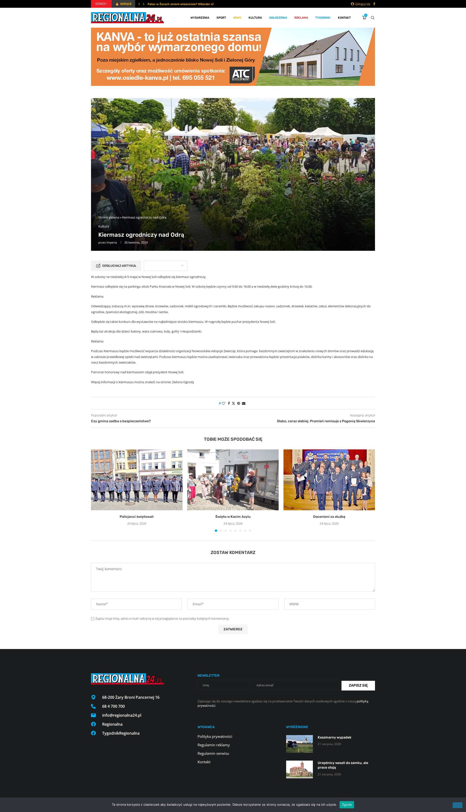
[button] (139, 4)
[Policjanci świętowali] (137, 479)
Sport (221, 17)
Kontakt (344, 17)
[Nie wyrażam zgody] (457, 805)
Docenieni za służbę (329, 517)
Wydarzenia (200, 17)
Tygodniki (323, 17)
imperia (112, 242)
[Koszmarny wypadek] (299, 744)
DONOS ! (101, 4)
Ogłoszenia (278, 17)
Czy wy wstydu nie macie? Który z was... (175, 4)
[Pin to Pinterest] (238, 403)
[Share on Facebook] (229, 403)
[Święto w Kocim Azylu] (233, 479)
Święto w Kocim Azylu (233, 517)
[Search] (372, 17)
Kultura (255, 17)
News (237, 17)
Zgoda (347, 804)
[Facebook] (374, 4)
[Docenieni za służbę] (329, 479)
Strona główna (108, 217)
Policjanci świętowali (137, 517)
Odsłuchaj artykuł (119, 266)
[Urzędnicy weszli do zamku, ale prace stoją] (299, 769)
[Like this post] (223, 403)
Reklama (301, 17)
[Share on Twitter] (233, 403)
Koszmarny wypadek (334, 737)
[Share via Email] (243, 403)
